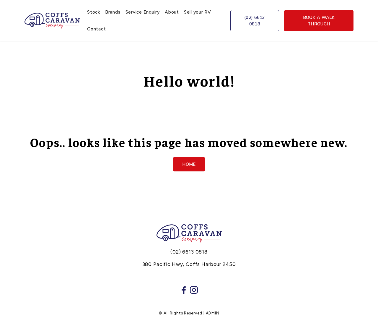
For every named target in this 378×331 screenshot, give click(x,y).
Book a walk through (319, 20)
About (172, 12)
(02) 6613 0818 (254, 20)
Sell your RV (197, 12)
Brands (112, 12)
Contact (96, 29)
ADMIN (212, 313)
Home (188, 164)
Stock (93, 12)
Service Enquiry (143, 12)
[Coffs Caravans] (189, 233)
